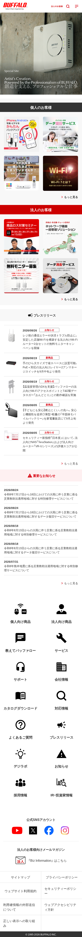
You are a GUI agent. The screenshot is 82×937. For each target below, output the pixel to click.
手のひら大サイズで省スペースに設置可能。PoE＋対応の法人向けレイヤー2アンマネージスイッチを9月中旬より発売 (50, 367)
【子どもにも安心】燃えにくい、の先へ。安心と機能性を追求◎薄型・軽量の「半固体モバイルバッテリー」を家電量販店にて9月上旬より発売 (50, 416)
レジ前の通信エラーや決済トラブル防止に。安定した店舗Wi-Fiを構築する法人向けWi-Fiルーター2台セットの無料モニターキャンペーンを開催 (50, 341)
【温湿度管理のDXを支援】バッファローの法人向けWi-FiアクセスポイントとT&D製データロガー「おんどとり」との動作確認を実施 (50, 390)
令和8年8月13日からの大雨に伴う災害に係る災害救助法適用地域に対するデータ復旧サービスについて (40, 550)
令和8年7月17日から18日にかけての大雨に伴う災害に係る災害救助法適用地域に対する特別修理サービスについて (41, 496)
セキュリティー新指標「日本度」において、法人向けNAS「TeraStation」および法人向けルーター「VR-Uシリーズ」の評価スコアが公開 (50, 444)
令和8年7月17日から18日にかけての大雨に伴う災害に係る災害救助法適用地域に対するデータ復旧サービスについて (41, 514)
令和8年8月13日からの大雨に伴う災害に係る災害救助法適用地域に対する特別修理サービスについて (40, 532)
